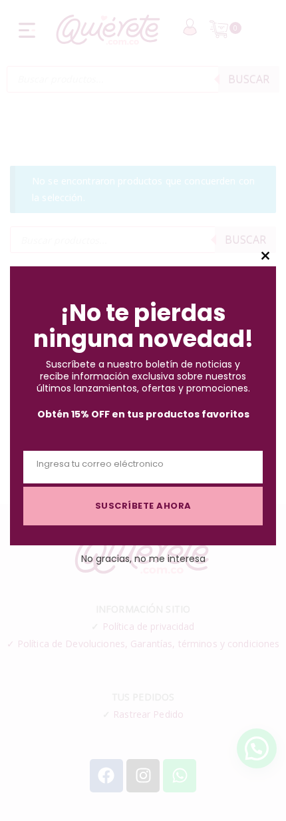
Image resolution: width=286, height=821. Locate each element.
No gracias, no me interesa (143, 558)
